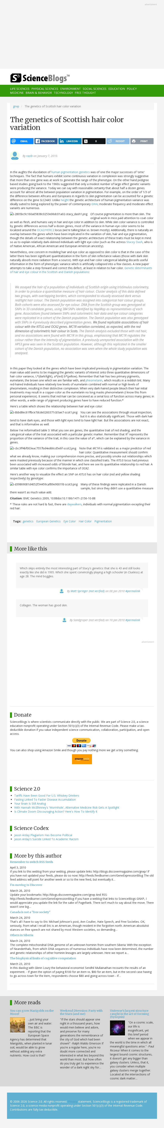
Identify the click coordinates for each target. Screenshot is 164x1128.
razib (29, 156)
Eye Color (69, 521)
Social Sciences (94, 89)
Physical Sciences (44, 89)
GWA (94, 204)
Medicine (17, 93)
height (65, 200)
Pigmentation (103, 521)
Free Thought (85, 93)
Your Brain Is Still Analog (30, 803)
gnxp (16, 106)
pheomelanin (94, 380)
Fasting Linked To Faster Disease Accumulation (45, 799)
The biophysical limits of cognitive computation (43, 958)
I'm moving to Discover (26, 885)
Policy (132, 89)
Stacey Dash (134, 242)
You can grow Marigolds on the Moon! (32, 1012)
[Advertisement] (82, 35)
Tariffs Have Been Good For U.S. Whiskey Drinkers (46, 795)
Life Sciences (19, 89)
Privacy (72, 1101)
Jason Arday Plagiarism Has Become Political (43, 835)
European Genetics (48, 521)
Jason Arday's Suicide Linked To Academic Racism (46, 839)
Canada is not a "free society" (30, 912)
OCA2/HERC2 (45, 230)
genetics (28, 521)
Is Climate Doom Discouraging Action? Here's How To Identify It (55, 811)
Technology (63, 93)
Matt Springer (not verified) (88, 591)
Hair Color (85, 521)
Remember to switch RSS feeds (31, 862)
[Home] (34, 78)
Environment (70, 89)
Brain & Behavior (39, 93)
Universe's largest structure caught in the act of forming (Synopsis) (129, 1014)
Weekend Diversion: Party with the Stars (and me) (81, 1012)
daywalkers (74, 504)
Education (116, 89)
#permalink (132, 591)
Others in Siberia (21, 935)
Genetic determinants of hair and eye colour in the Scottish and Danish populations (81, 270)
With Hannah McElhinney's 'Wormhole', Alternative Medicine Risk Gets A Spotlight (66, 807)
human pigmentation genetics (70, 172)
